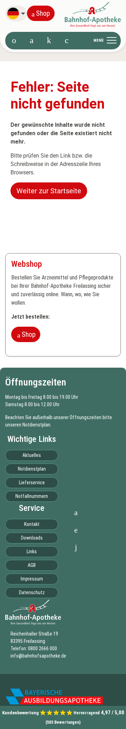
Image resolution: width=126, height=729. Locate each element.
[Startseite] (14, 40)
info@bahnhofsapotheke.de (38, 656)
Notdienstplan (36, 425)
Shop (43, 13)
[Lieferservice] (66, 40)
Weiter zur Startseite (48, 191)
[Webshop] (31, 40)
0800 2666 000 (42, 648)
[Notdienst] (49, 40)
